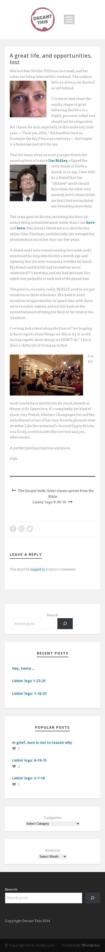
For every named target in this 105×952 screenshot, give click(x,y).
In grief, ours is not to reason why (42, 742)
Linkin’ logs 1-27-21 (29, 680)
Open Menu (69, 19)
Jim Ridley (58, 160)
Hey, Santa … (23, 668)
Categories (52, 818)
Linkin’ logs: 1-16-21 (29, 693)
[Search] (65, 623)
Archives (52, 850)
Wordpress (91, 945)
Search (52, 615)
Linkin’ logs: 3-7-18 (28, 778)
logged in (37, 569)
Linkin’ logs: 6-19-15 (29, 760)
